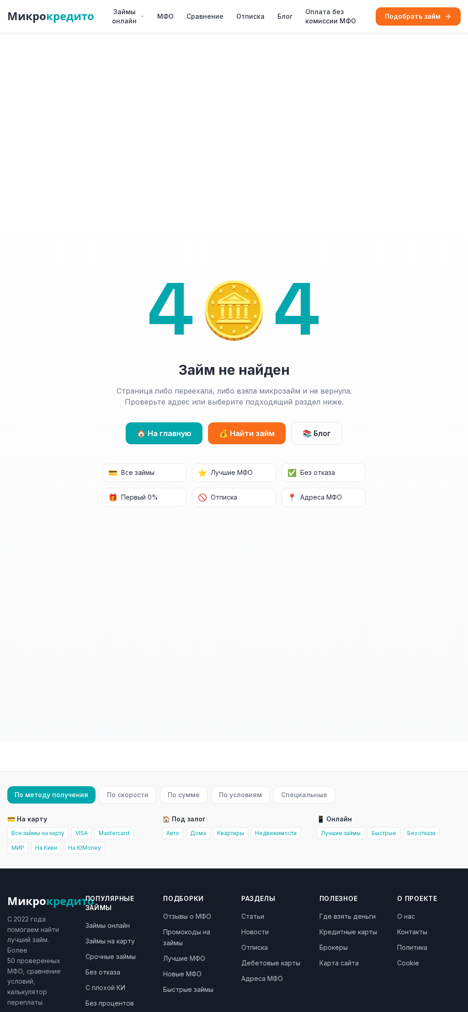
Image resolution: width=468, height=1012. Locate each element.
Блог (284, 16)
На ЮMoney (84, 847)
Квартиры (230, 833)
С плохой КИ (105, 987)
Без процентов (109, 1003)
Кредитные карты (348, 932)
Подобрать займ (413, 16)
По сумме (184, 795)
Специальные (304, 795)
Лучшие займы (341, 833)
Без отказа (311, 472)
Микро (50, 16)
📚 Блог (317, 433)
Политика (412, 947)
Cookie (408, 963)
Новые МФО (182, 974)
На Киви (46, 847)
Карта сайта (339, 963)
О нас (406, 916)
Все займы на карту (37, 833)
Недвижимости (276, 833)
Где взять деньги (347, 916)
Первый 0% (133, 497)
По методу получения (51, 795)
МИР (17, 847)
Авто (172, 833)
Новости (255, 932)
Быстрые (384, 833)
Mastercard (114, 833)
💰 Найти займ (247, 433)
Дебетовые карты (270, 963)
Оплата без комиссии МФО (330, 16)
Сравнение (204, 16)
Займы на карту (110, 941)
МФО (165, 16)
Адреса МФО (314, 497)
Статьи (252, 916)
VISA (81, 833)
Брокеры (333, 947)
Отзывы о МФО (187, 916)
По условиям (240, 795)
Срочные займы (110, 956)
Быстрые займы (188, 989)
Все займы (131, 472)
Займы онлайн (124, 16)
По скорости (128, 795)
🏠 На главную (164, 433)
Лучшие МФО (225, 472)
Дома (198, 833)
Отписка (250, 16)
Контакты (412, 932)
